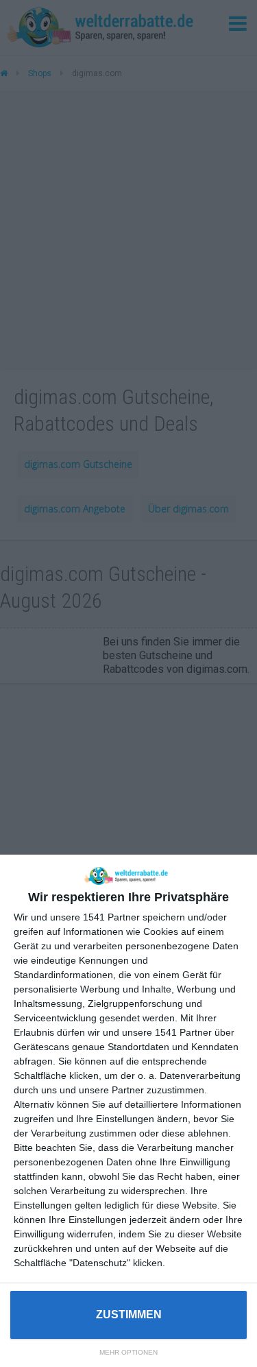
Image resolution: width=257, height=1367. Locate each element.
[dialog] (128, 1111)
